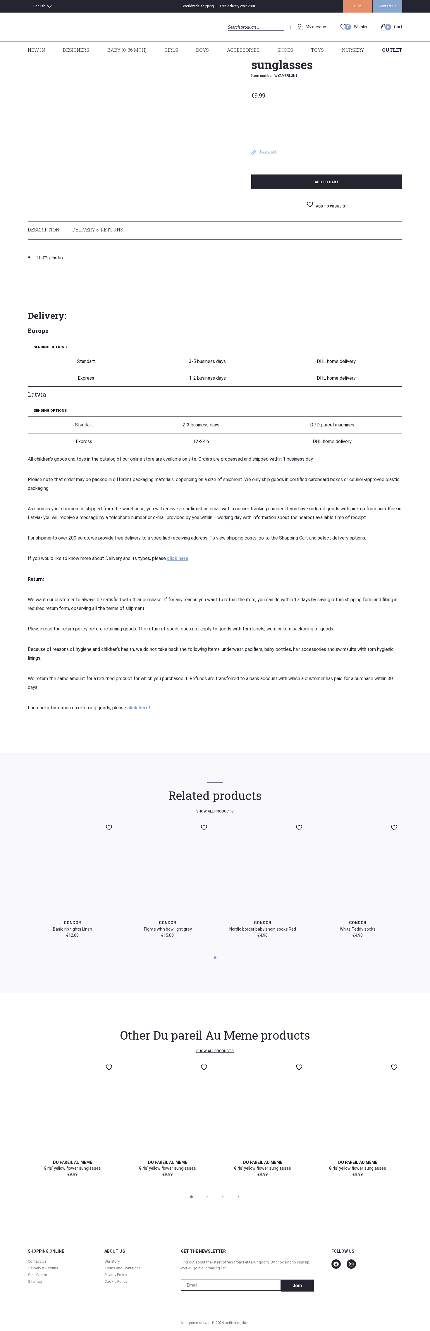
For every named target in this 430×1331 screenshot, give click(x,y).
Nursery (353, 50)
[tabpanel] (215, 879)
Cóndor (72, 923)
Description (43, 230)
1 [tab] (215, 957)
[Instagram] (351, 1264)
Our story (112, 1261)
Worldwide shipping (198, 6)
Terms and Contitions (122, 1268)
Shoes (285, 50)
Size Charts (37, 1275)
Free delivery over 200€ (238, 6)
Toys (317, 50)
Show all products (215, 811)
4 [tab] (238, 1196)
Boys (202, 50)
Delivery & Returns (97, 230)
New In (36, 50)
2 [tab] (207, 1196)
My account (317, 27)
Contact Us (388, 6)
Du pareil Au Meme (72, 1162)
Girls (171, 50)
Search (233, 34)
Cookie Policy (115, 1281)
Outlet (392, 50)
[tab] (46, 230)
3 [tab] (222, 1196)
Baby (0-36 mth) (127, 50)
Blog (358, 6)
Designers (76, 50)
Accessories (243, 50)
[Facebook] (336, 1264)
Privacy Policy (115, 1275)
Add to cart (327, 182)
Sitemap (35, 1281)
